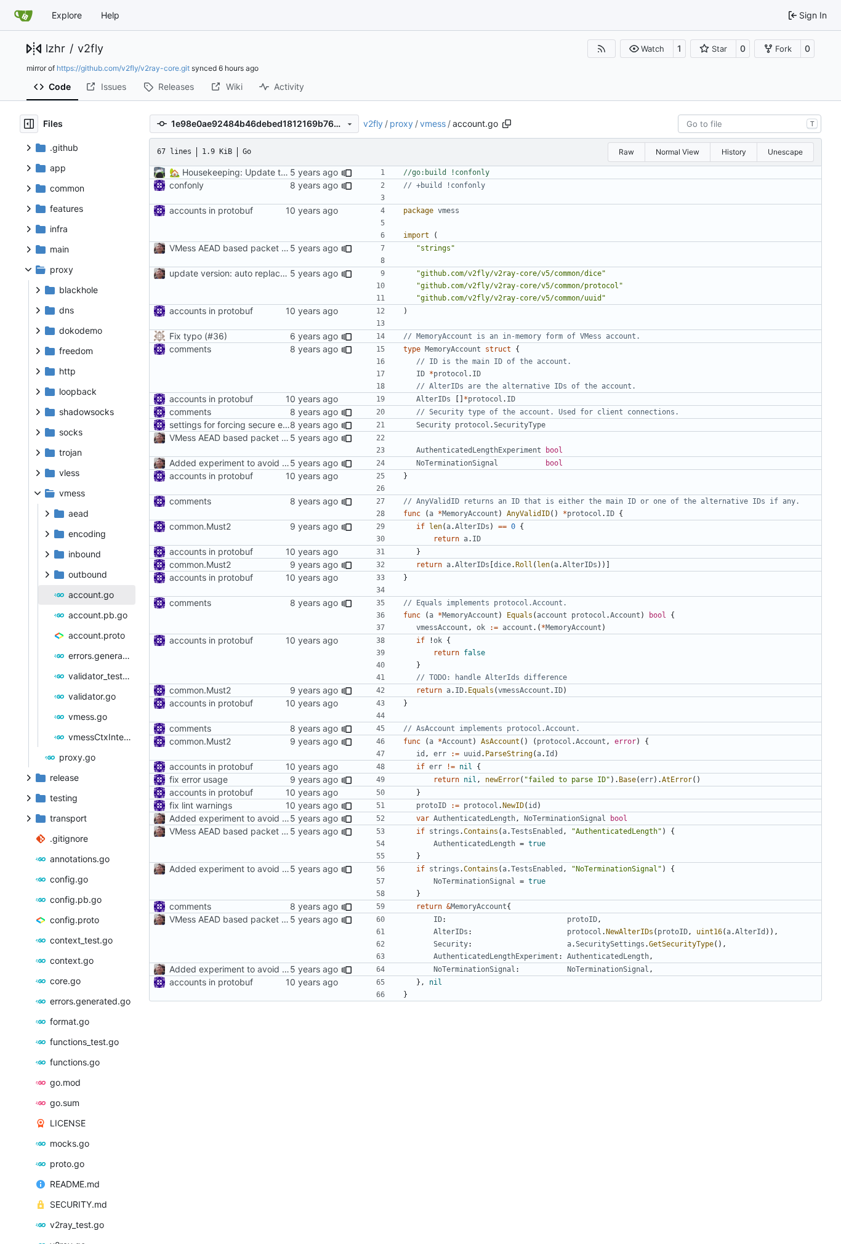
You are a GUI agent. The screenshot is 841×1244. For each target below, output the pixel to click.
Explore (67, 15)
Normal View (677, 151)
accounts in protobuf (211, 210)
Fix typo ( (188, 336)
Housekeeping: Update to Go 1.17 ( (251, 172)
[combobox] (749, 124)
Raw (626, 151)
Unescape (785, 151)
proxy (401, 123)
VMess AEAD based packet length (238, 248)
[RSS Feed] (601, 48)
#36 (215, 336)
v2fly (90, 48)
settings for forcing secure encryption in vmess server (277, 424)
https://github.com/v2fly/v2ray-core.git (123, 68)
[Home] (23, 15)
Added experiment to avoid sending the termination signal (286, 463)
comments (190, 349)
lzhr (55, 48)
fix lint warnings (200, 805)
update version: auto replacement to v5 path (259, 273)
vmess (433, 123)
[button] (647, 48)
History (734, 151)
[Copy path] (506, 123)
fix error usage (198, 779)
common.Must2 (200, 526)
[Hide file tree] (29, 124)
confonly (186, 185)
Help (110, 15)
